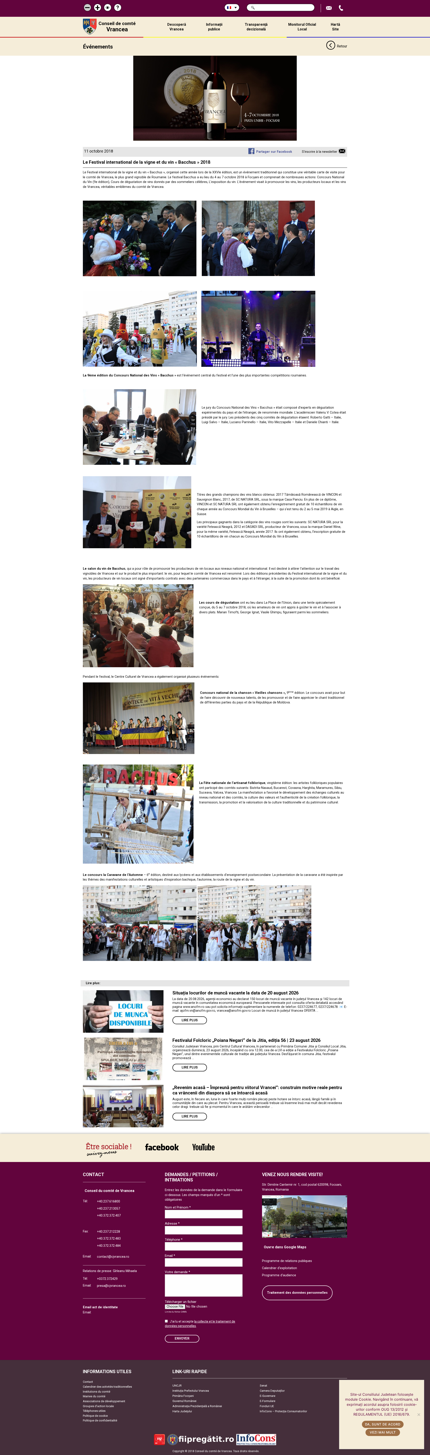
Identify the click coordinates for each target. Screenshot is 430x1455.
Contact (88, 1381)
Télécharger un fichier (180, 1302)
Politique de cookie (95, 1415)
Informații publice (214, 26)
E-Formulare (267, 1401)
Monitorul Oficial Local (302, 26)
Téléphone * (174, 1240)
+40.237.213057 (108, 1209)
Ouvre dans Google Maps (285, 1247)
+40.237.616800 (108, 1201)
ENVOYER (182, 1338)
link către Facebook (162, 1150)
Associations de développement (104, 1401)
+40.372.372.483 (109, 1238)
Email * (170, 1256)
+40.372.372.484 (109, 1246)
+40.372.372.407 (109, 1215)
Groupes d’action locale (98, 1406)
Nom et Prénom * (178, 1207)
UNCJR (177, 1385)
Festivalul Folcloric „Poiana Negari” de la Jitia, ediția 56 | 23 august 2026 (246, 1040)
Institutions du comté (96, 1391)
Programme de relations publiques (287, 1261)
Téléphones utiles (94, 1411)
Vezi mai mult (383, 1432)
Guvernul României (184, 1401)
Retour (342, 46)
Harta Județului (182, 1411)
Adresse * (172, 1223)
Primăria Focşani (183, 1396)
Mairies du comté (94, 1396)
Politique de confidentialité (100, 1420)
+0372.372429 (107, 1279)
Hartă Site (335, 26)
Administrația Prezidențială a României (197, 1406)
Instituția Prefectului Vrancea (190, 1390)
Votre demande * (177, 1272)
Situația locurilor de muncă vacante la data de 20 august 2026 (235, 993)
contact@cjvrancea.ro (113, 1257)
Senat (263, 1385)
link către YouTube (203, 1150)
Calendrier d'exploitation (279, 1268)
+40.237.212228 (108, 1232)
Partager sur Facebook (274, 152)
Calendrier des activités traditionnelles (107, 1386)
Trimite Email (329, 8)
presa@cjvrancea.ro (111, 1286)
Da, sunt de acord (382, 1424)
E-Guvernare (267, 1396)
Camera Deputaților (272, 1390)
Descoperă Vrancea (176, 26)
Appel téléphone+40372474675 (341, 8)
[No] (418, 1414)
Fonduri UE (267, 1406)
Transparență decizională (256, 26)
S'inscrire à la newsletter (319, 152)
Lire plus (190, 1020)
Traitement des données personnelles (297, 1293)
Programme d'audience (279, 1275)
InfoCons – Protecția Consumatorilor (283, 1411)
